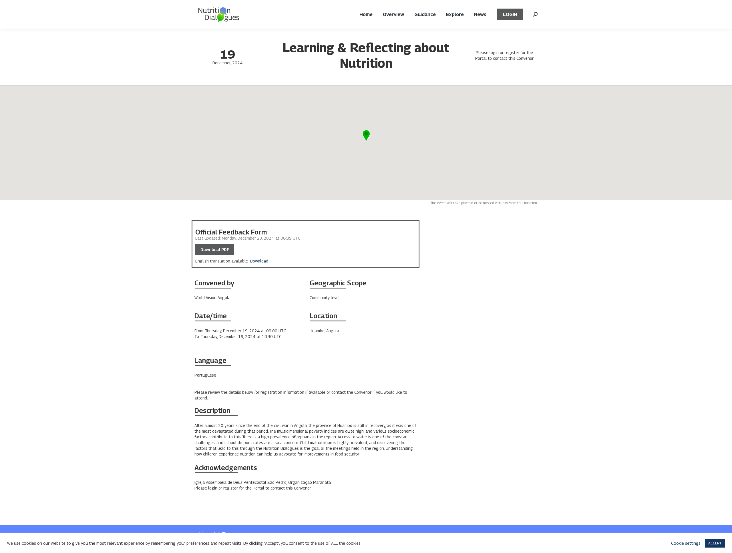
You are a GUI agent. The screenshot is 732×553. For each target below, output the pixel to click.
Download (259, 260)
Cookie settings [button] (686, 543)
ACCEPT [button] (714, 543)
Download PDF (214, 249)
